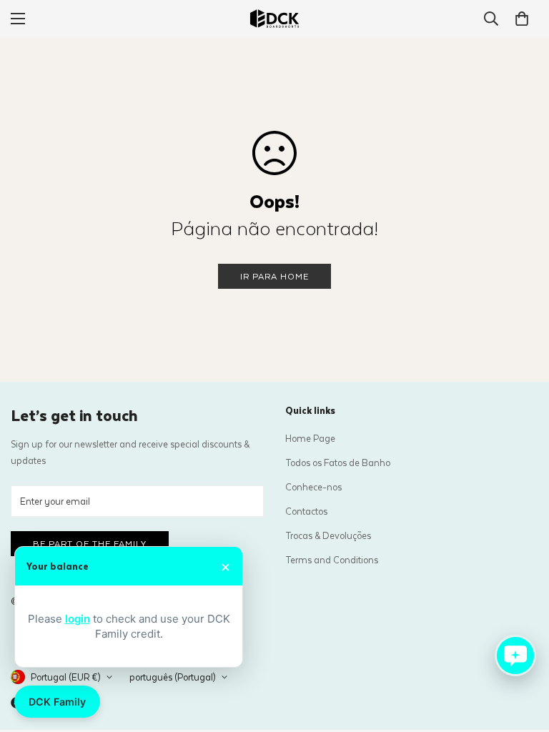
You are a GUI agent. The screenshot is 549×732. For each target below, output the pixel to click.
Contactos (306, 510)
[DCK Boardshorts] (274, 18)
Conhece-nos (313, 486)
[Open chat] (515, 655)
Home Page (310, 437)
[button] (521, 18)
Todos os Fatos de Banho (337, 462)
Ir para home (274, 276)
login (77, 618)
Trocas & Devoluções (328, 535)
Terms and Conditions (331, 559)
